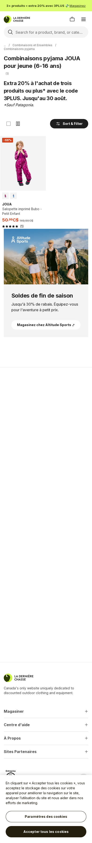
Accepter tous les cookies (46, 832)
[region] (46, 809)
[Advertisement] (46, 421)
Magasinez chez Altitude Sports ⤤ (46, 325)
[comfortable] (18, 123)
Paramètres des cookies (46, 816)
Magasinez (78, 6)
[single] (8, 123)
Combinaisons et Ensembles (32, 45)
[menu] (83, 19)
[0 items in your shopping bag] (72, 19)
